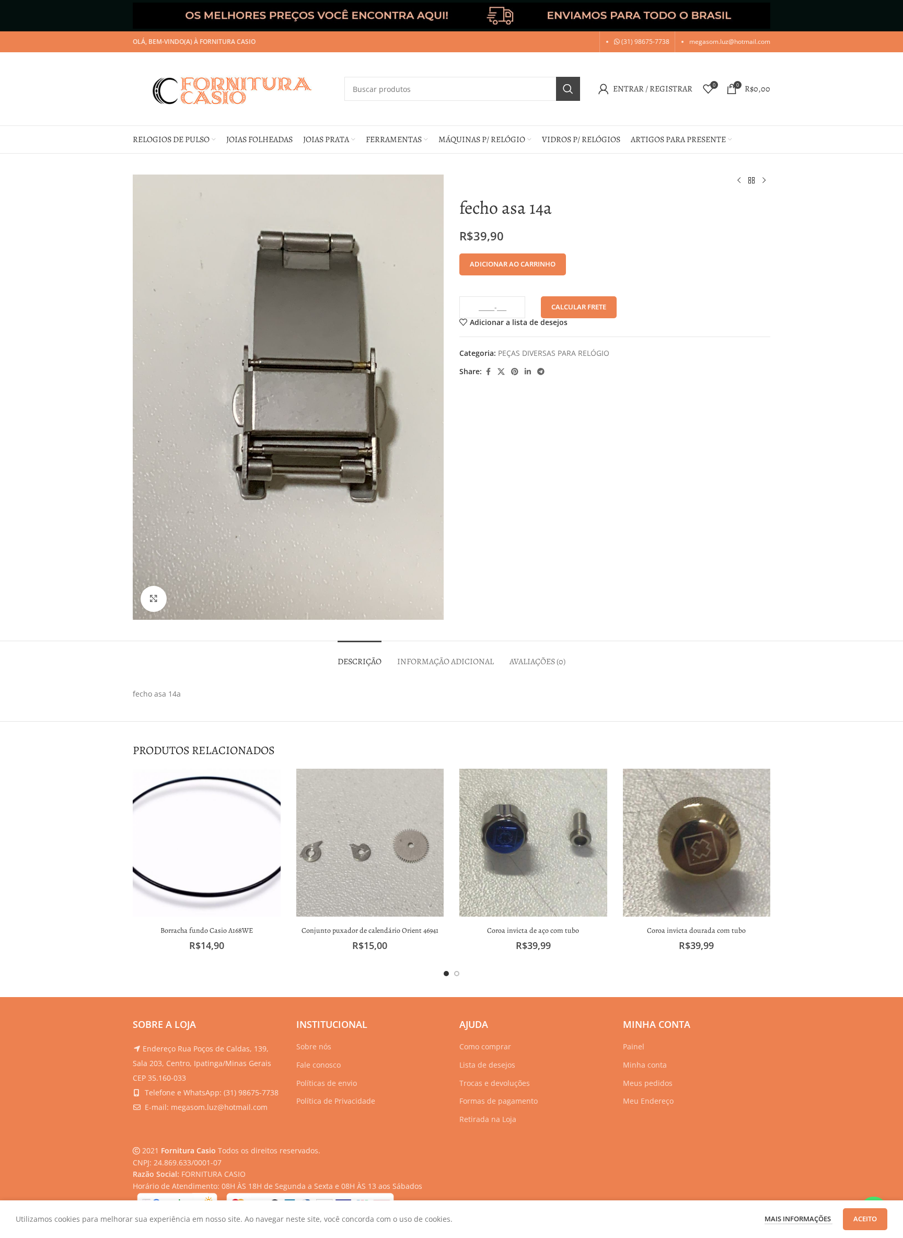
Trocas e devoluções (494, 1083)
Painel (633, 1046)
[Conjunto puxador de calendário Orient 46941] (370, 843)
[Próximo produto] (764, 181)
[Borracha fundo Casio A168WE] (207, 843)
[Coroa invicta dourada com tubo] (697, 843)
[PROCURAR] (568, 89)
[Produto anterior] (739, 181)
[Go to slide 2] (456, 973)
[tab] (359, 657)
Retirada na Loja (487, 1119)
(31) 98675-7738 (644, 41)
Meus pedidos (648, 1083)
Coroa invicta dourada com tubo (696, 930)
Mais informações (798, 1218)
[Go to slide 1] (446, 973)
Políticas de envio (326, 1083)
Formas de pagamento (498, 1101)
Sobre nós (313, 1046)
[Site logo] (233, 88)
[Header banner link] (451, 15)
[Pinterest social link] (515, 372)
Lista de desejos (487, 1065)
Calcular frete (578, 306)
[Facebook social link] (488, 372)
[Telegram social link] (541, 372)
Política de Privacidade (335, 1101)
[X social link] (501, 372)
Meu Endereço (648, 1101)
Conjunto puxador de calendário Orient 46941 (370, 930)
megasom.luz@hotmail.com (729, 41)
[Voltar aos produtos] (751, 181)
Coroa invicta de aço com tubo (533, 930)
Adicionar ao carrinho (512, 264)
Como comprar (485, 1046)
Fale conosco (318, 1065)
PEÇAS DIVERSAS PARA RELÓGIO (553, 353)
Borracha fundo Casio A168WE (206, 930)
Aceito (865, 1218)
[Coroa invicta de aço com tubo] (533, 843)
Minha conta (645, 1065)
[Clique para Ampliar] (154, 599)
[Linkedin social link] (528, 372)
